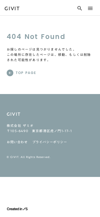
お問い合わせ (17, 142)
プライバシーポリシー (49, 142)
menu (90, 8)
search (80, 8)
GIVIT (12, 8)
